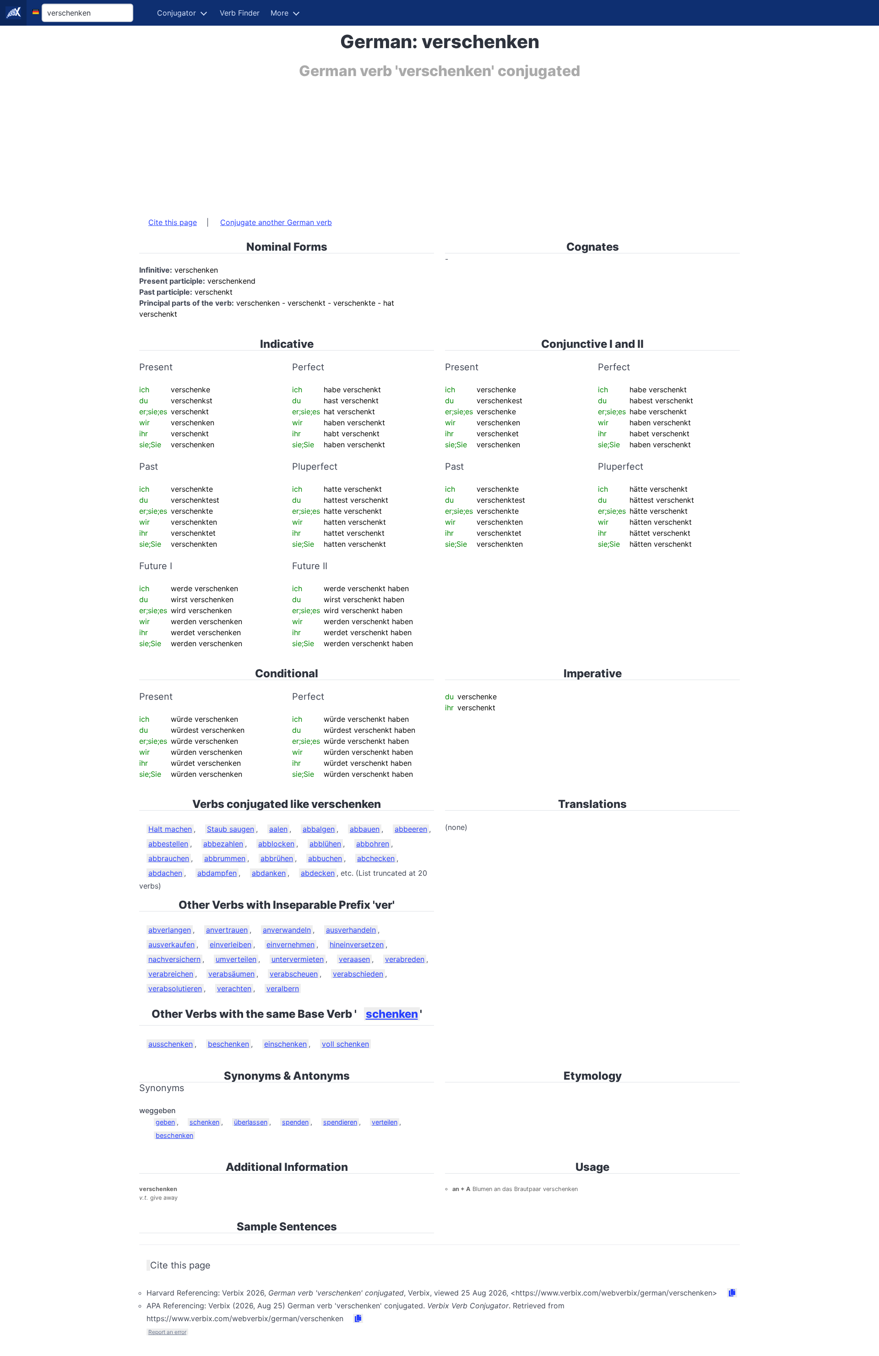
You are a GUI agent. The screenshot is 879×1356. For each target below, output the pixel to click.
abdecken (318, 873)
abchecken (376, 858)
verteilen (384, 1122)
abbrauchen (168, 858)
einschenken (285, 1044)
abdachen (165, 873)
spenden (295, 1122)
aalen (278, 829)
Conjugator (176, 12)
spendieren (340, 1122)
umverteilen (236, 959)
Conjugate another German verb (276, 222)
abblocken (276, 843)
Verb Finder (240, 12)
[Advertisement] (414, 143)
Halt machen (170, 829)
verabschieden (358, 973)
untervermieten (297, 959)
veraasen (354, 959)
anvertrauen (227, 929)
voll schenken (345, 1044)
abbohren (372, 843)
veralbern (282, 988)
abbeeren (411, 829)
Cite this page (172, 222)
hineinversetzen (357, 944)
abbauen (365, 829)
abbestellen (168, 843)
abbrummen (224, 858)
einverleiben (230, 944)
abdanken (269, 873)
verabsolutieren (175, 988)
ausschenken (170, 1044)
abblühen (325, 843)
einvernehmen (290, 944)
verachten (234, 988)
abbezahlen (223, 843)
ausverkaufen (171, 944)
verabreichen (170, 973)
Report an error (167, 1332)
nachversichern (174, 959)
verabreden (404, 959)
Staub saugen (230, 829)
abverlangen (169, 929)
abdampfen (217, 873)
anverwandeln (287, 929)
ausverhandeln (351, 929)
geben (165, 1122)
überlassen (250, 1122)
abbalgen (319, 829)
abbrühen (276, 858)
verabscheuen (294, 973)
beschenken (228, 1044)
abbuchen (325, 858)
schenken (392, 1014)
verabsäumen (231, 973)
